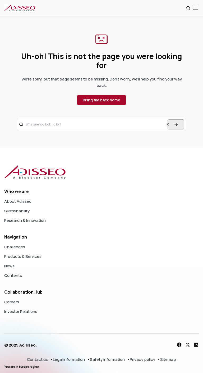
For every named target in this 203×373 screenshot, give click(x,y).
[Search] (188, 8)
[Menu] (195, 8)
